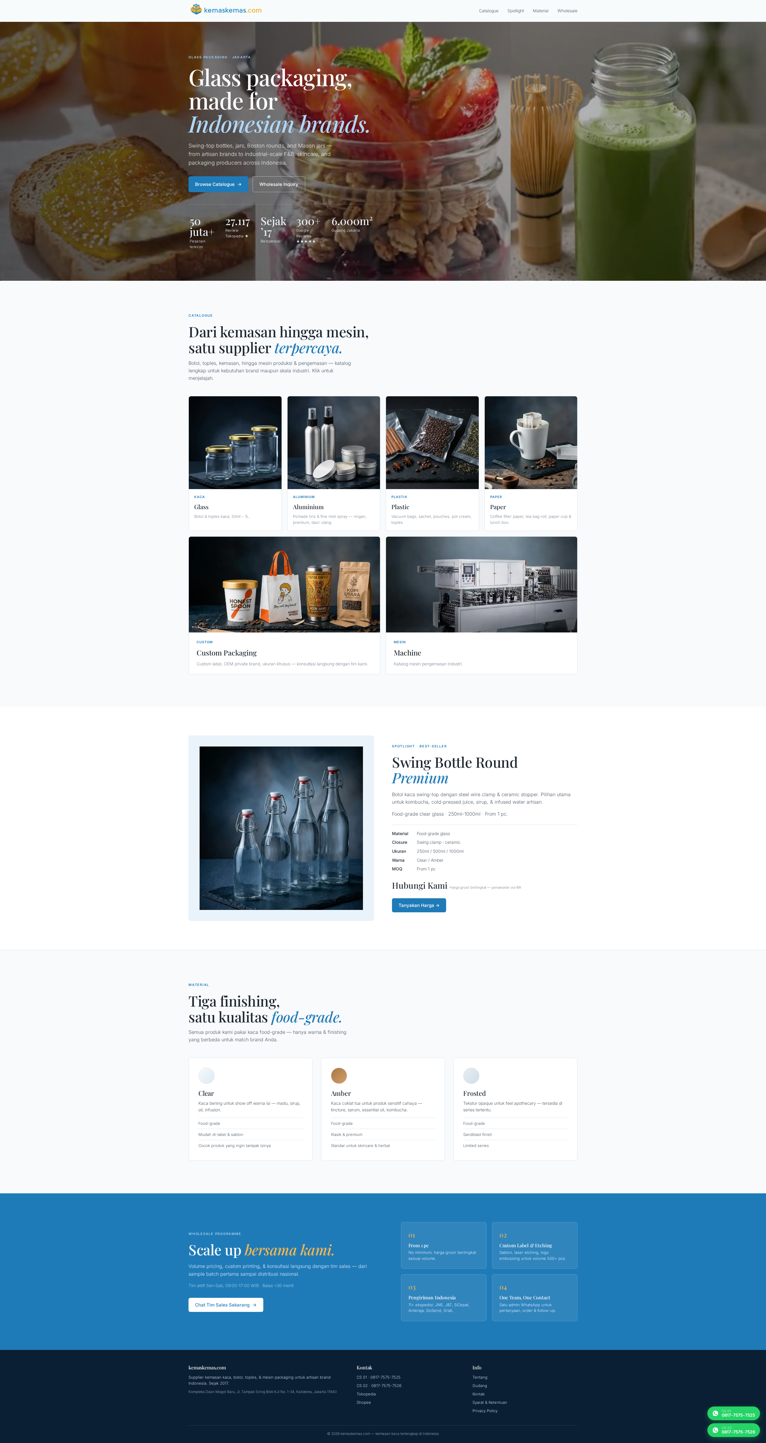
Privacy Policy (485, 1410)
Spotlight (515, 10)
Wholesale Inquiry (278, 184)
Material (540, 10)
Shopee (364, 1402)
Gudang (479, 1385)
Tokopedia (366, 1394)
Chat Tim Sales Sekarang (222, 1305)
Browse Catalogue (215, 184)
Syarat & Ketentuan (489, 1402)
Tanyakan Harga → (419, 905)
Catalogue (488, 10)
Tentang (479, 1377)
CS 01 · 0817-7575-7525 (379, 1377)
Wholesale (567, 10)
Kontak (478, 1394)
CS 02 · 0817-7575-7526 (379, 1385)
